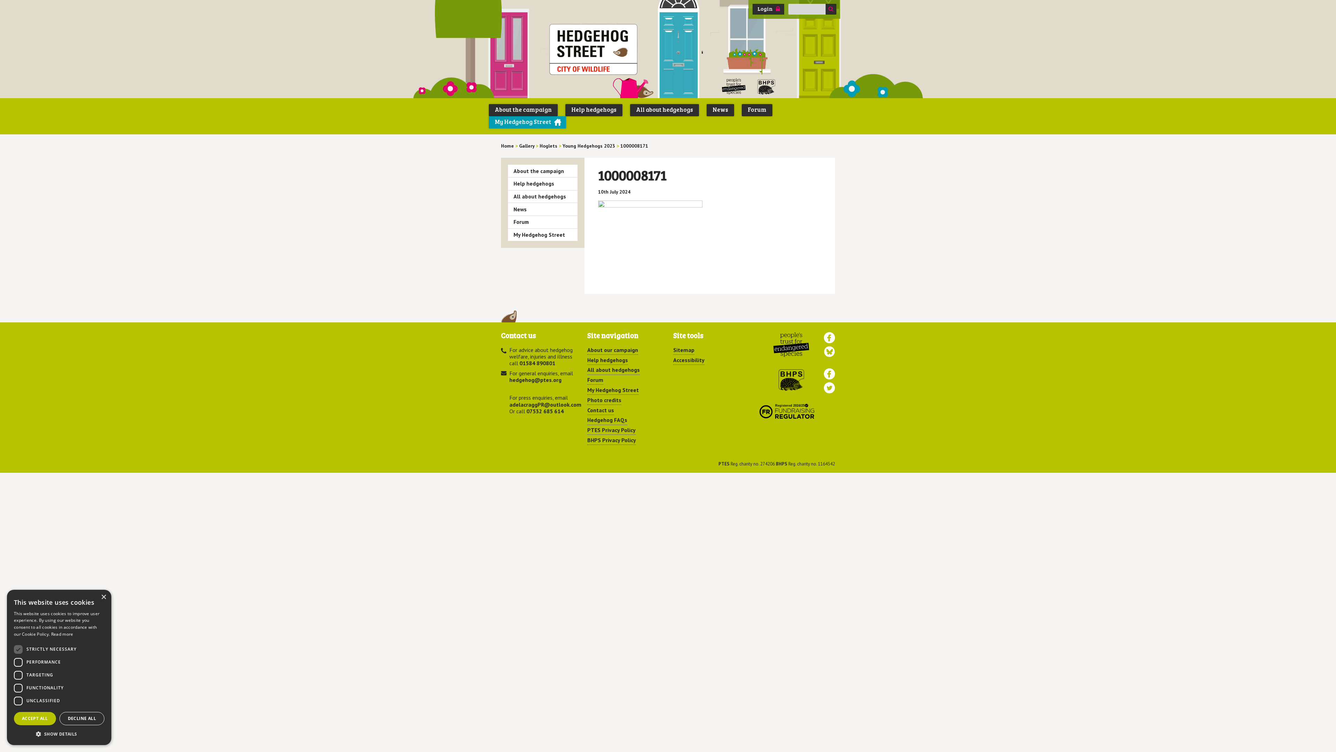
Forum (757, 109)
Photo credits (604, 400)
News (720, 109)
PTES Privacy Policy (611, 429)
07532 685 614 (545, 411)
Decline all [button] (82, 718)
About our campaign (612, 349)
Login (765, 8)
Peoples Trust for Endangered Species (734, 86)
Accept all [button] (35, 718)
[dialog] (59, 667)
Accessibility (689, 360)
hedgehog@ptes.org (535, 379)
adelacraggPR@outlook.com (545, 404)
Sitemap (683, 349)
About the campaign (523, 109)
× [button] (103, 597)
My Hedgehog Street (523, 122)
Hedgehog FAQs (607, 419)
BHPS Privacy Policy (611, 440)
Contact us (600, 410)
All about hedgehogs (664, 109)
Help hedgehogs (594, 109)
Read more (62, 634)
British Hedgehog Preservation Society (766, 86)
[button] (59, 734)
